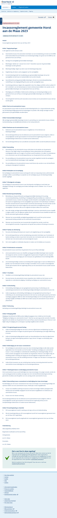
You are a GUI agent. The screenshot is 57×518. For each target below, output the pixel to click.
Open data (7, 499)
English (6, 479)
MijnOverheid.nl (8, 507)
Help (5, 481)
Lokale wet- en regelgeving (12, 11)
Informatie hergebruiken (10, 487)
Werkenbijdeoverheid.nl (10, 512)
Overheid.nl (5, 7)
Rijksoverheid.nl (8, 509)
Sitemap (6, 492)
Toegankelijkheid (8, 491)
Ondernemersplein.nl (9, 511)
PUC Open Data (8, 502)
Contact (6, 477)
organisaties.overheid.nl (37, 459)
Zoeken (14, 7)
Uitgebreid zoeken (24, 11)
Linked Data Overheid (10, 501)
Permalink (41, 17)
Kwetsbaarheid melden (10, 494)
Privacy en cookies (9, 489)
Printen (50, 17)
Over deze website (9, 475)
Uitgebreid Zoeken (23, 7)
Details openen (1, 21)
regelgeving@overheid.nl (18, 464)
